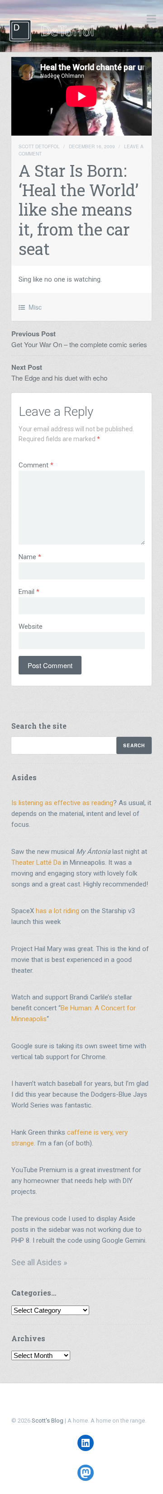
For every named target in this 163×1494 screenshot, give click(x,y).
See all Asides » (39, 1262)
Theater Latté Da (36, 862)
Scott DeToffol (39, 146)
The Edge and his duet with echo (59, 377)
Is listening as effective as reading (62, 803)
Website (31, 626)
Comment (36, 465)
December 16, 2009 (92, 146)
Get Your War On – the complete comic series (79, 344)
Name (30, 557)
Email (29, 592)
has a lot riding (57, 911)
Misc (35, 306)
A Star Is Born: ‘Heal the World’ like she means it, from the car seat (79, 209)
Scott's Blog (47, 1420)
